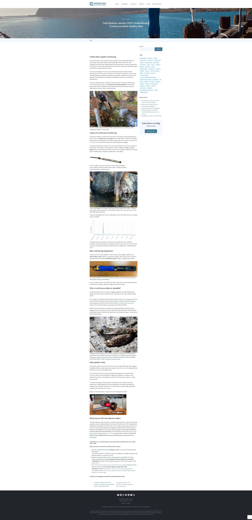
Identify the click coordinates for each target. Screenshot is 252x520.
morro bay (153, 73)
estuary (153, 66)
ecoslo (152, 64)
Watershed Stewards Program (146, 90)
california (150, 58)
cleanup (141, 62)
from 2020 (109, 433)
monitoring (147, 73)
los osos (147, 71)
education (158, 64)
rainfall (141, 81)
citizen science (157, 60)
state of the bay (154, 83)
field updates (152, 68)
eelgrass (142, 66)
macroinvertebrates (155, 71)
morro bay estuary (144, 75)
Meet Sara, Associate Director (150, 104)
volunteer (148, 86)
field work (158, 68)
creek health (142, 64)
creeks (148, 64)
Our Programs (124, 4)
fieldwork (142, 71)
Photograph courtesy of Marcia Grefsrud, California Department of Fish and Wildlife (112, 357)
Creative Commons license (113, 359)
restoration (152, 81)
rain (160, 79)
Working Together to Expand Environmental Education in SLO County (150, 112)
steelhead (142, 86)
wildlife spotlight (143, 92)
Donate (148, 4)
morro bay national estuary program (148, 77)
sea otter (142, 83)
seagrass (158, 81)
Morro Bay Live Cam (156, 4)
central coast (143, 60)
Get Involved (133, 4)
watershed (149, 88)
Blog (91, 40)
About (117, 4)
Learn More (141, 4)
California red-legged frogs (110, 305)
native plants (155, 79)
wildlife (156, 90)
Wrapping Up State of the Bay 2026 (151, 116)
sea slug (147, 83)
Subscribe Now (151, 131)
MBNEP (141, 73)
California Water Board (123, 426)
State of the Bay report (100, 433)
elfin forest (147, 66)
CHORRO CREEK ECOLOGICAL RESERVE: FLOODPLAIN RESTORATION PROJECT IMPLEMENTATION (104, 484)
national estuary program (145, 79)
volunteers (153, 86)
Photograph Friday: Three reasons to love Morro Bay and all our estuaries (124, 484)
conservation (156, 62)
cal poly (155, 58)
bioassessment (143, 58)
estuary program (143, 68)
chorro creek (150, 60)
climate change (148, 62)
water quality (143, 88)
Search (141, 46)
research (146, 81)
